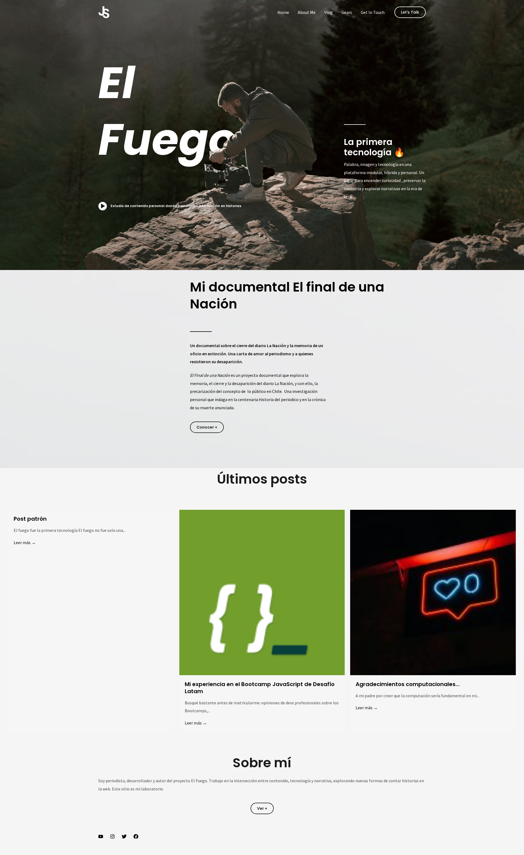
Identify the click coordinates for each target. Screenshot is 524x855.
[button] (410, 12)
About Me (306, 12)
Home (283, 12)
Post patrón (30, 519)
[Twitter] (124, 836)
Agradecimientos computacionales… (408, 684)
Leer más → (25, 542)
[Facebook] (135, 836)
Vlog (328, 12)
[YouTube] (100, 836)
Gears (346, 12)
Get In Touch (373, 12)
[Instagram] (112, 836)
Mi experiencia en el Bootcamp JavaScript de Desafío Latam (260, 687)
